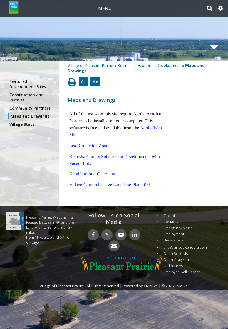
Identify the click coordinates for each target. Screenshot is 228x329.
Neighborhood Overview (92, 173)
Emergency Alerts (177, 227)
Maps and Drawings (30, 116)
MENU (105, 8)
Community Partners (29, 108)
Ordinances (173, 265)
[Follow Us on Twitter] (107, 234)
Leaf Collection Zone (88, 145)
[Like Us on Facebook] (93, 234)
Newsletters (173, 240)
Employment (173, 233)
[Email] (114, 245)
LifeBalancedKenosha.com (185, 247)
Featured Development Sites (27, 84)
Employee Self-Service (182, 271)
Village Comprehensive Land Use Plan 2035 (110, 184)
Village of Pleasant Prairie (90, 65)
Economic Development (159, 65)
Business (125, 65)
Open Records (175, 253)
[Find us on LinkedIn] (134, 234)
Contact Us (172, 221)
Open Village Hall (176, 259)
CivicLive (151, 285)
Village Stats (21, 124)
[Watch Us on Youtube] (121, 234)
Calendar (170, 215)
